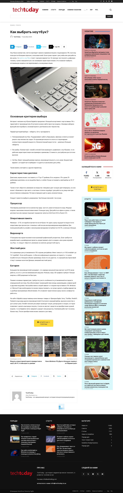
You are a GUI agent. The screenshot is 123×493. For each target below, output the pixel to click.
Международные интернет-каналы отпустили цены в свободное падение (35, 347)
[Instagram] (104, 1)
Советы (18, 355)
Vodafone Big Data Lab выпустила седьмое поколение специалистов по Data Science (97, 54)
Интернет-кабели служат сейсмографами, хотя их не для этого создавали (96, 249)
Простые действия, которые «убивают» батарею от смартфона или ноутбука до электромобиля (95, 222)
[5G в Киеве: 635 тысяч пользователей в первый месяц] (97, 67)
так (86, 171)
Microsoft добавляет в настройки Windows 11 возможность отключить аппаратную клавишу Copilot (69, 347)
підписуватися (108, 171)
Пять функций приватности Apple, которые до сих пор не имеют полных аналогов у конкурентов (97, 385)
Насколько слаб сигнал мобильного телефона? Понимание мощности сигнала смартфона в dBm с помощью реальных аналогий (96, 303)
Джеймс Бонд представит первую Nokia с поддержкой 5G (52, 347)
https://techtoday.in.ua (31, 395)
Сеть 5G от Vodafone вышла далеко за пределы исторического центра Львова (96, 132)
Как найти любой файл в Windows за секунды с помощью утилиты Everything (30, 452)
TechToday (17, 36)
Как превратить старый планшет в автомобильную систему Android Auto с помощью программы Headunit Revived (30, 440)
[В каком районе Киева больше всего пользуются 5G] (97, 145)
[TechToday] (11, 37)
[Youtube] (112, 1)
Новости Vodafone (90, 50)
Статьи (87, 218)
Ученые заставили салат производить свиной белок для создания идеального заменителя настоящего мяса (97, 358)
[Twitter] (106, 1)
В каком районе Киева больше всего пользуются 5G (95, 157)
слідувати (97, 171)
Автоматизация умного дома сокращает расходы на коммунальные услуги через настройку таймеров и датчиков (97, 331)
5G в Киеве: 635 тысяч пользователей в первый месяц (96, 78)
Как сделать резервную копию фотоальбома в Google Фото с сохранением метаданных (18, 347)
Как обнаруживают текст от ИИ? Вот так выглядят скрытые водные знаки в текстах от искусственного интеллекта (97, 275)
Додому (12, 25)
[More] (64, 47)
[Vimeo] (109, 1)
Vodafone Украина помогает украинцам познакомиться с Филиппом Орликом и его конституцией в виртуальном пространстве (95, 105)
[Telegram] (93, 474)
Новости (18, 25)
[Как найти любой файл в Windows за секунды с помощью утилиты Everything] (15, 452)
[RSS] (88, 474)
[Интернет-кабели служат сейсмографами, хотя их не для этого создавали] (97, 236)
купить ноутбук (24, 58)
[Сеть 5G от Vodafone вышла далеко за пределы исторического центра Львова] (97, 120)
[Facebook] (101, 1)
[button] (110, 9)
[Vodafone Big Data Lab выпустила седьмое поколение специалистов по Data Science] (97, 41)
